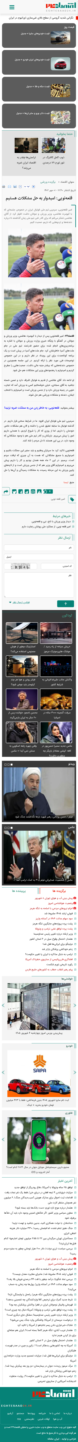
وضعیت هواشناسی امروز (60, 903)
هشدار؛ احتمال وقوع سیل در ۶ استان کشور (51, 939)
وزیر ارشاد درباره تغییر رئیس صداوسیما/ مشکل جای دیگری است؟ (40, 1315)
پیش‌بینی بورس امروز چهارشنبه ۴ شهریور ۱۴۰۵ (39, 1033)
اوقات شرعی (44, 1419)
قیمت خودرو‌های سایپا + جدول (35, 34)
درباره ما (68, 1413)
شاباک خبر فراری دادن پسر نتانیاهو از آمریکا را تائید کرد (45, 1325)
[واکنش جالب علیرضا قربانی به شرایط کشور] (56, 666)
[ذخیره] (15, 186)
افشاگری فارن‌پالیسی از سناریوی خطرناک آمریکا (49, 959)
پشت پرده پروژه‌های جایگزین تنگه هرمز (53, 924)
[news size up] (33, 186)
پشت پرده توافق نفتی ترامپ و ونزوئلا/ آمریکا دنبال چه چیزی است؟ (39, 1310)
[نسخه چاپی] (3, 186)
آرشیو (10, 1413)
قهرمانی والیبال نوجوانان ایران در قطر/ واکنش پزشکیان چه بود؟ (41, 1305)
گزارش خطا (39, 491)
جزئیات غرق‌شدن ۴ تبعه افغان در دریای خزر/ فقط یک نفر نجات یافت (39, 1193)
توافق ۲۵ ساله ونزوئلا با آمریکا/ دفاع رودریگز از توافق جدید (43, 1187)
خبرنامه (42, 1413)
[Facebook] (20, 491)
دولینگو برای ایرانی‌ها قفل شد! (58, 944)
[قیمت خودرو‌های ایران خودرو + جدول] (60, 63)
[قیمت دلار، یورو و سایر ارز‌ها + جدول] (60, 117)
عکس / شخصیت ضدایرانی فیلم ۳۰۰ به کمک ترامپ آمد (44, 880)
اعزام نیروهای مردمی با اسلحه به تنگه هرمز (51, 908)
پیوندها (31, 1413)
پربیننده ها (19, 891)
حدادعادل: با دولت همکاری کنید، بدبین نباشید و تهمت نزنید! (42, 1223)
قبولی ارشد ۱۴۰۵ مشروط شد (58, 914)
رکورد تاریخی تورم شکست (59, 965)
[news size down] (20, 186)
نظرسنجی (29, 1419)
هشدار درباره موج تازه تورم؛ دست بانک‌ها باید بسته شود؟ (44, 1208)
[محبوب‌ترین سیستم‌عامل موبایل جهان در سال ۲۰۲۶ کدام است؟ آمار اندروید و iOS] (39, 1140)
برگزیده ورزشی (47, 182)
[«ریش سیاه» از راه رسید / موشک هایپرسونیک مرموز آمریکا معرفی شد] (56, 633)
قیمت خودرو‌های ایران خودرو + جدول (32, 60)
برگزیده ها (59, 891)
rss (19, 1419)
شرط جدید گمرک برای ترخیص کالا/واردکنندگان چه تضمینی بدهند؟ (39, 1300)
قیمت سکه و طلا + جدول (37, 86)
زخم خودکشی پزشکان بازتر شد (57, 949)
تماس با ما (54, 1413)
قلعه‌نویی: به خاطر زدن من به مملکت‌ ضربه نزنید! (31, 408)
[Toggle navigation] (8, 7)
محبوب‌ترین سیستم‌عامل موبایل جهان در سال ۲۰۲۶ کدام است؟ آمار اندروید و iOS (37, 1169)
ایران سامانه (53, 1439)
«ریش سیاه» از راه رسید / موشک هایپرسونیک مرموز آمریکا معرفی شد (57, 652)
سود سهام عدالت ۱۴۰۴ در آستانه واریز (54, 919)
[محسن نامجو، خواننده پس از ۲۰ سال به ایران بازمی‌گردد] (22, 699)
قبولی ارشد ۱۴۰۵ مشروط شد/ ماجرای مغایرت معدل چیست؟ (42, 1274)
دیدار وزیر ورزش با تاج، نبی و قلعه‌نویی (51, 522)
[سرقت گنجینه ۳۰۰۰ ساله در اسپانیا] (56, 699)
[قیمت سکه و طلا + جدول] (60, 90)
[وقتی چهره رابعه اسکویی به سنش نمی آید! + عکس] (22, 732)
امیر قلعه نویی (58, 499)
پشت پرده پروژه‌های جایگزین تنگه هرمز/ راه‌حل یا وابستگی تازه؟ (40, 1295)
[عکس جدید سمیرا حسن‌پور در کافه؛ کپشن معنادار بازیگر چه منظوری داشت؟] (56, 732)
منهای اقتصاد (67, 182)
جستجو (20, 1413)
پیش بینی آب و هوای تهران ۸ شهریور (54, 898)
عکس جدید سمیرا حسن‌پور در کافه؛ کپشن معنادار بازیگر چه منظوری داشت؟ (57, 751)
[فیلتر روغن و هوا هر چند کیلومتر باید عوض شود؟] (22, 666)
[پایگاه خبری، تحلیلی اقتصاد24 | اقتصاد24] (55, 5)
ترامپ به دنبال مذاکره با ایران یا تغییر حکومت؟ (49, 954)
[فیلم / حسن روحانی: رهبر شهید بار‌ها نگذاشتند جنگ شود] (39, 794)
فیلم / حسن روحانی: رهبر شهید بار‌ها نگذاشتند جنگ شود (44, 817)
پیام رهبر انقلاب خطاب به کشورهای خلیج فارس (49, 970)
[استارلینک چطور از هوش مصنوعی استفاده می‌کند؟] (22, 633)
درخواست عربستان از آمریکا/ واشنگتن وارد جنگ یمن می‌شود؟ (41, 1320)
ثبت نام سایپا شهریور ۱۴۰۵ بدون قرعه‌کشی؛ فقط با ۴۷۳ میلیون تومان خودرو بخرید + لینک (37, 1102)
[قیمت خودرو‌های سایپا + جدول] (60, 37)
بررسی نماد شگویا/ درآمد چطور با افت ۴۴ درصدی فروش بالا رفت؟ (40, 1279)
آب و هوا (57, 1419)
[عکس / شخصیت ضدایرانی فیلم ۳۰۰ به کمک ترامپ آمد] (39, 857)
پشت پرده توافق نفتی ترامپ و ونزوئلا (54, 929)
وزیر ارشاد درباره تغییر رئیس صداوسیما (53, 934)
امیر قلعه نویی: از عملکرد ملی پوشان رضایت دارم (46, 527)
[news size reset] (27, 186)
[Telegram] (27, 491)
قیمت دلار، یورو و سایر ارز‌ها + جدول (32, 113)
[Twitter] (14, 491)
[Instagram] (33, 491)
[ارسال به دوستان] (9, 186)
